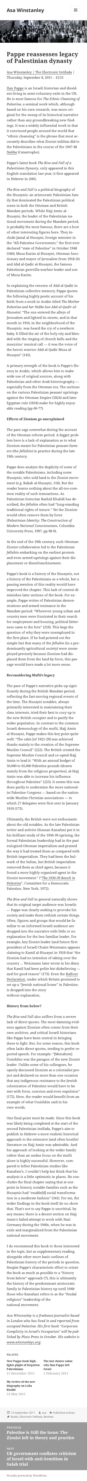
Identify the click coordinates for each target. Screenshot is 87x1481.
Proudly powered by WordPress (27, 1475)
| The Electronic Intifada (52, 72)
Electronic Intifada (31, 1417)
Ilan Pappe (15, 88)
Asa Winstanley (25, 10)
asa (44, 1413)
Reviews (49, 1417)
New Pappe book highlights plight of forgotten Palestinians (23, 1365)
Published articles (64, 1413)
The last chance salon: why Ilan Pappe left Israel (58, 1365)
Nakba (12, 152)
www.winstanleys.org (23, 1342)
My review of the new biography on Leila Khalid (21, 1386)
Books (14, 1417)
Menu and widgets (75, 14)
